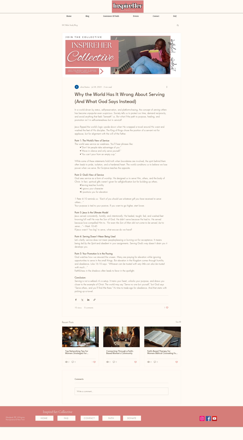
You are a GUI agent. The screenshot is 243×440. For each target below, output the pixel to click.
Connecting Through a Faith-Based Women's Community (120, 352)
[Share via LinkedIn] (88, 300)
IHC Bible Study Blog (70, 25)
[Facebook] (208, 418)
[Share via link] (94, 300)
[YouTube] (214, 418)
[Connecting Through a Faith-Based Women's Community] (121, 337)
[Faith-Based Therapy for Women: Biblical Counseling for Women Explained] (162, 337)
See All (178, 322)
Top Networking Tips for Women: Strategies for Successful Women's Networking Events (80, 352)
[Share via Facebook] (76, 300)
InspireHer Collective (57, 411)
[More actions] (166, 86)
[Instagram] (202, 418)
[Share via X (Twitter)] (82, 300)
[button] (178, 25)
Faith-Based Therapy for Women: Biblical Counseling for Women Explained (162, 352)
